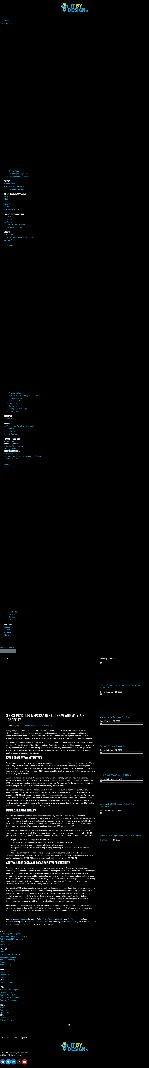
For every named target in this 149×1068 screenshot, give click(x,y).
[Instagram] (19, 1062)
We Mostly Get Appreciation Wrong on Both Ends (120, 836)
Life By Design (15, 411)
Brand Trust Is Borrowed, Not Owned (115, 717)
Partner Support (7, 647)
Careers (12, 617)
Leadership (13, 612)
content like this (20, 919)
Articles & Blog (15, 393)
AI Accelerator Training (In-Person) (23, 395)
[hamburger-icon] (2, 17)
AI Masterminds (15, 398)
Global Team (14, 171)
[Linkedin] (13, 1062)
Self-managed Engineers (19, 176)
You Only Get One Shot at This (113, 746)
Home (6, 21)
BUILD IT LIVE (15, 401)
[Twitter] (8, 1062)
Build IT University (36, 922)
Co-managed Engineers (18, 174)
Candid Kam (14, 406)
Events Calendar (15, 403)
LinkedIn (59, 919)
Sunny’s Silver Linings (18, 409)
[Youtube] (24, 1062)
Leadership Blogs (31, 726)
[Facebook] (2, 1062)
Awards (12, 614)
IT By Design (48, 919)
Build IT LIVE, (72, 922)
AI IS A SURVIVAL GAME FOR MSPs (115, 775)
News (11, 620)
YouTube (70, 919)
